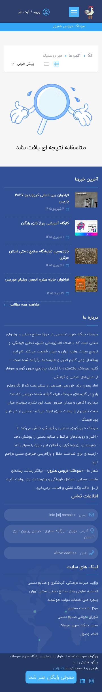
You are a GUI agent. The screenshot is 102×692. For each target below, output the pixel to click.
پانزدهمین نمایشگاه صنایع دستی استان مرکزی (39, 254)
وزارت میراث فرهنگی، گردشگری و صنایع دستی (63, 582)
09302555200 (65, 553)
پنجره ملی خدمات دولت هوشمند (72, 600)
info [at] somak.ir (62, 515)
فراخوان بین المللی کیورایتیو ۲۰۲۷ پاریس (42, 198)
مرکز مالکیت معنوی (83, 608)
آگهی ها (75, 56)
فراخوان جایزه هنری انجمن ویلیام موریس (37, 279)
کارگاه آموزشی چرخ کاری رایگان (45, 223)
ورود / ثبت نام (29, 12)
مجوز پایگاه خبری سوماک (79, 625)
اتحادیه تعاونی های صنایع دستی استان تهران (63, 591)
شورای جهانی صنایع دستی (78, 617)
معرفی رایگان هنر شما (51, 677)
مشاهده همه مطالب (24, 304)
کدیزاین (59, 668)
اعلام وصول (89, 634)
